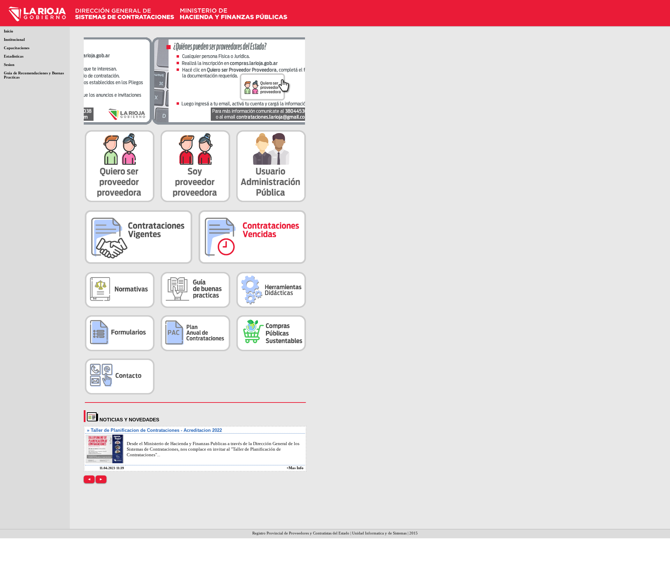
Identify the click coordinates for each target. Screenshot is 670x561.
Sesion (9, 64)
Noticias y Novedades (129, 419)
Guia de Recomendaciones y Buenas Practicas (34, 75)
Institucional (14, 39)
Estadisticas (13, 56)
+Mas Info (295, 468)
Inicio (8, 31)
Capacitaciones (16, 48)
